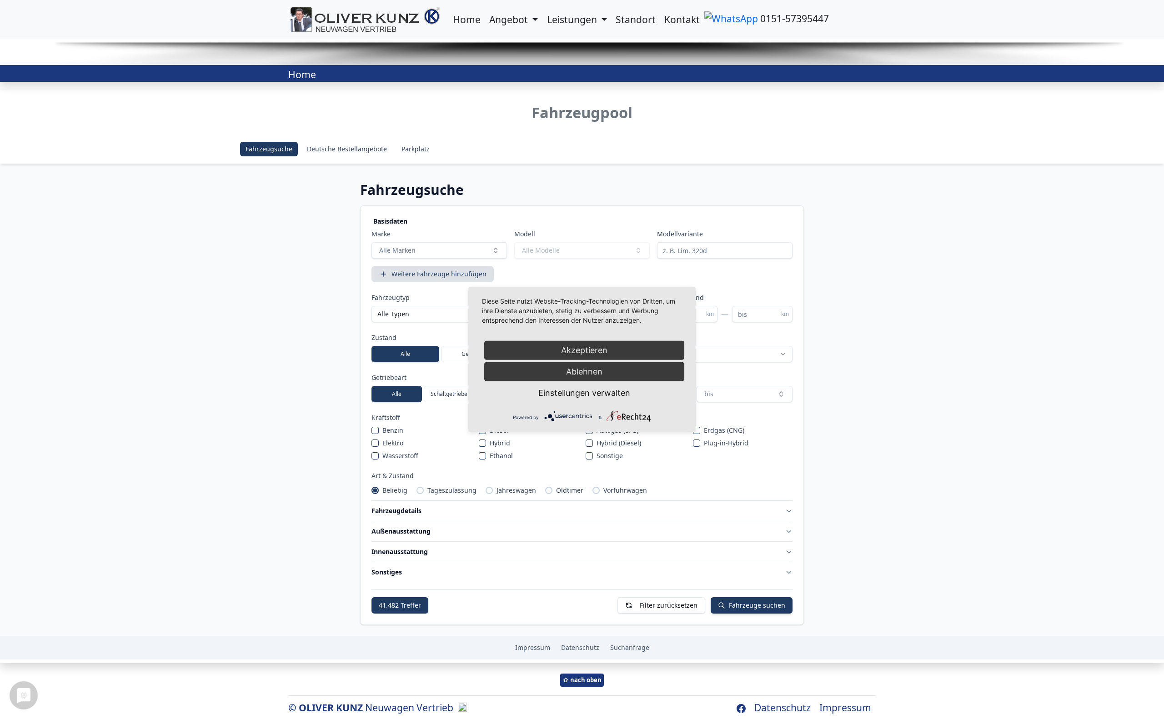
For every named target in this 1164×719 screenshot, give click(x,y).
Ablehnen (584, 371)
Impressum (845, 707)
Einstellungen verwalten (584, 393)
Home (467, 19)
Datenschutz (782, 707)
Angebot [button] (509, 19)
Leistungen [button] (573, 19)
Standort (636, 19)
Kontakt (682, 19)
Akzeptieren (584, 350)
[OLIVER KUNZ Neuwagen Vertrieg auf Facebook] (741, 707)
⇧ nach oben (582, 680)
